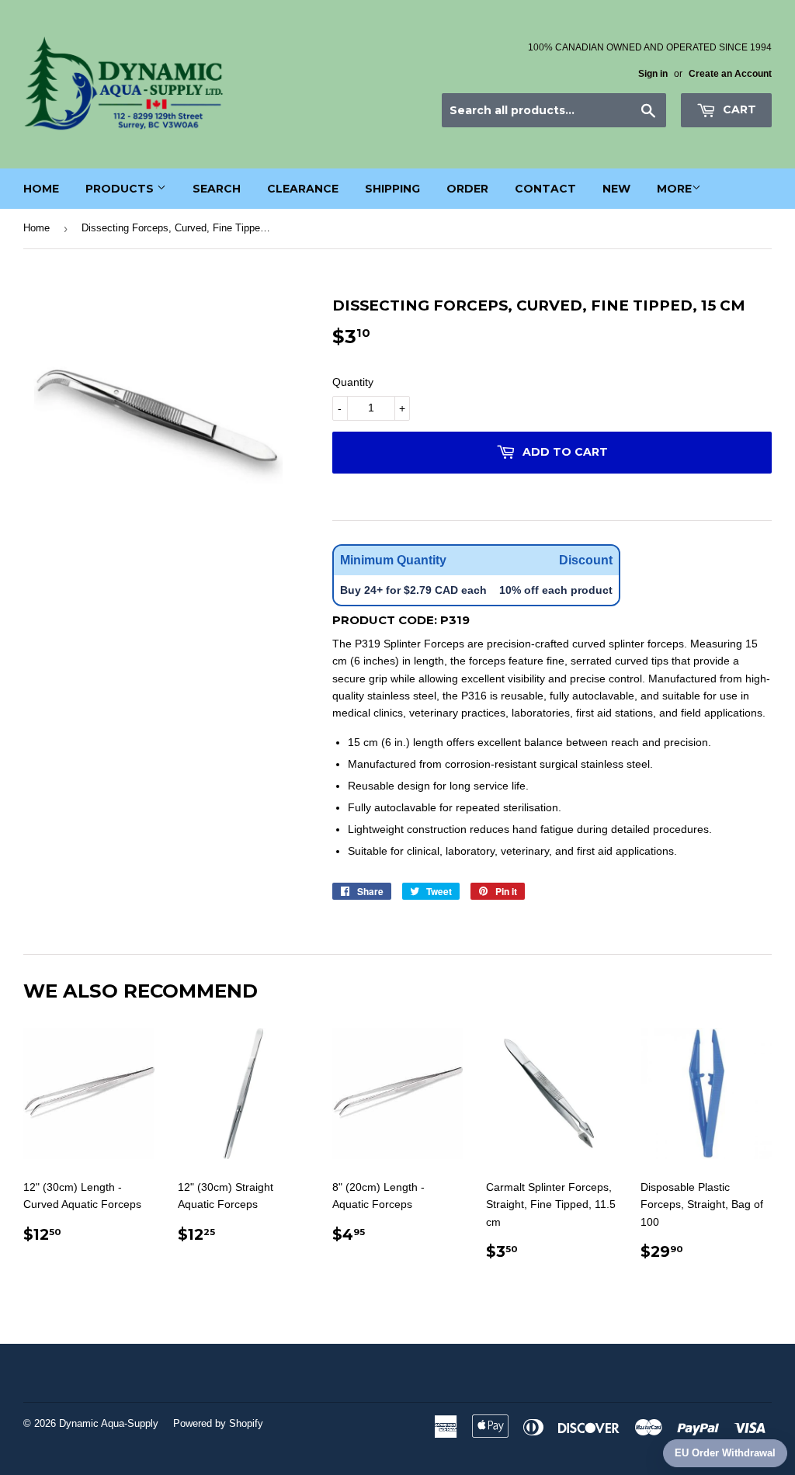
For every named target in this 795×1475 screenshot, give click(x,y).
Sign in (653, 73)
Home (41, 189)
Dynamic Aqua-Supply (108, 1423)
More (674, 189)
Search (217, 189)
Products (121, 189)
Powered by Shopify (218, 1423)
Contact (545, 189)
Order (467, 189)
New (616, 189)
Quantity (352, 382)
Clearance (302, 189)
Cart (738, 109)
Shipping (392, 189)
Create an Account (730, 73)
